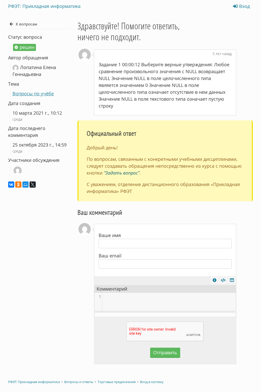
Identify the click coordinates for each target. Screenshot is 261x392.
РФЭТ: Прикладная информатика (34, 382)
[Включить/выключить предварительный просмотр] (232, 280)
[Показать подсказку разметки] (214, 280)
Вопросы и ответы (78, 382)
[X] (33, 184)
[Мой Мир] (25, 184)
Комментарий (112, 289)
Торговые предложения (117, 382)
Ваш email (110, 256)
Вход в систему (152, 382)
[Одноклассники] (18, 184)
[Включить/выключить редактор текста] (223, 280)
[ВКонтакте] (11, 184)
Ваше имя (110, 235)
